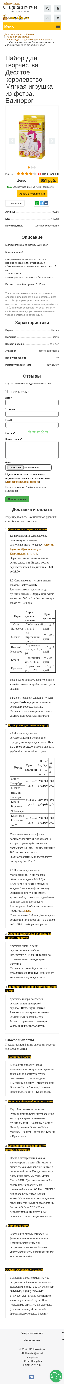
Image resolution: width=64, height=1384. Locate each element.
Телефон (10, 409)
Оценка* (10, 433)
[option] (32, 138)
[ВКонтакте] (46, 203)
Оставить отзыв (17, 499)
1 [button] (29, 167)
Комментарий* (13, 439)
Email (8, 420)
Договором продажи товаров (22, 481)
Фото (8, 462)
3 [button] (34, 167)
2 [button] (32, 167)
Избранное (16, 203)
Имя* (8, 397)
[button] (56, 1376)
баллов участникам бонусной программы (29, 186)
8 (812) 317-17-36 (23, 7)
